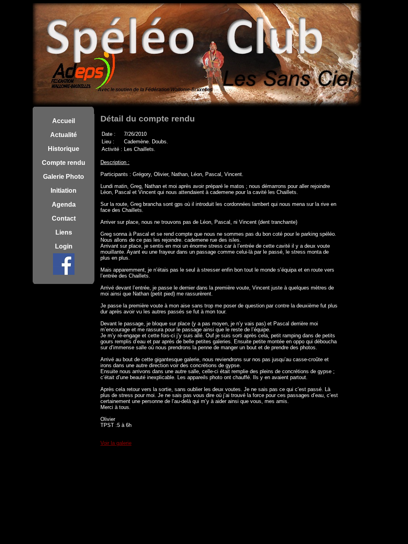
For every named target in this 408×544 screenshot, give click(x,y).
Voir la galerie (115, 443)
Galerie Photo (63, 176)
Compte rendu (63, 162)
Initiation (63, 190)
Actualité (63, 134)
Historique (63, 148)
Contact (64, 218)
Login (64, 246)
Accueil (63, 120)
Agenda (64, 204)
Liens (63, 232)
